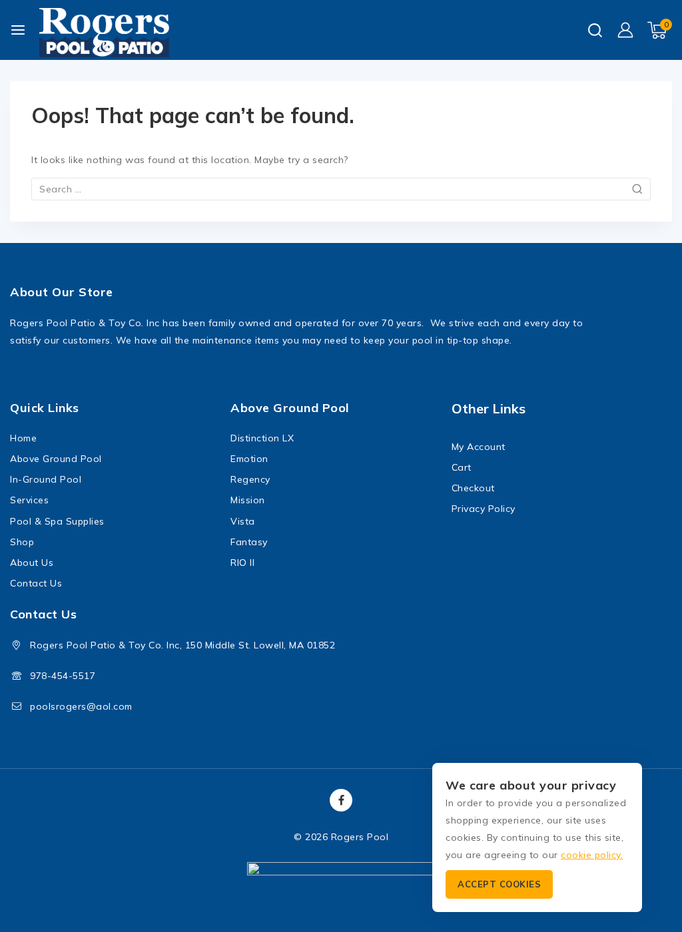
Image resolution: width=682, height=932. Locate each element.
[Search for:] (341, 189)
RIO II (242, 563)
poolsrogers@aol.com (81, 706)
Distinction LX (262, 438)
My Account (479, 447)
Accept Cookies (499, 884)
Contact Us (36, 583)
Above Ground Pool (56, 459)
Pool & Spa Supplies (57, 521)
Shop (22, 542)
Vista (242, 521)
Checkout (473, 488)
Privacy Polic (481, 509)
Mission (247, 500)
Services (29, 500)
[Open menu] (18, 30)
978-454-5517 (62, 676)
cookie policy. (592, 855)
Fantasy (249, 542)
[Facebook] (341, 800)
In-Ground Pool (45, 479)
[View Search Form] (595, 30)
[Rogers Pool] (104, 34)
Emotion (249, 459)
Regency (250, 479)
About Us (31, 563)
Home (23, 438)
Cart (462, 467)
